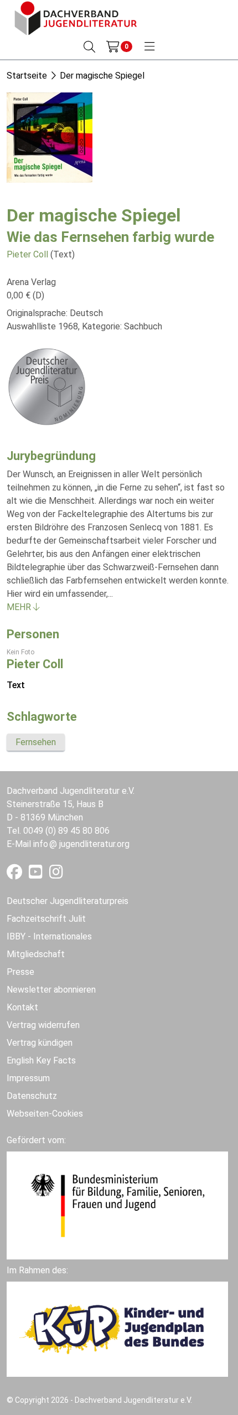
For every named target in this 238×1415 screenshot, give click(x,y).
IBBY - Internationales (49, 936)
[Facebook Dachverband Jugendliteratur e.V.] (15, 874)
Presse (20, 972)
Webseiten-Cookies (45, 1113)
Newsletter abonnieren (51, 989)
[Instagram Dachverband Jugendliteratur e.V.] (56, 874)
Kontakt (22, 1007)
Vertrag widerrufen (43, 1025)
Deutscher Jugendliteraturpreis (67, 901)
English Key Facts (41, 1060)
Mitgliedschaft (36, 954)
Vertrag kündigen (40, 1042)
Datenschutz (32, 1096)
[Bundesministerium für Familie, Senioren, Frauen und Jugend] (117, 1205)
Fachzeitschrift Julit (46, 918)
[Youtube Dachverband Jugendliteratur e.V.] (37, 874)
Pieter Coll (27, 254)
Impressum (28, 1078)
